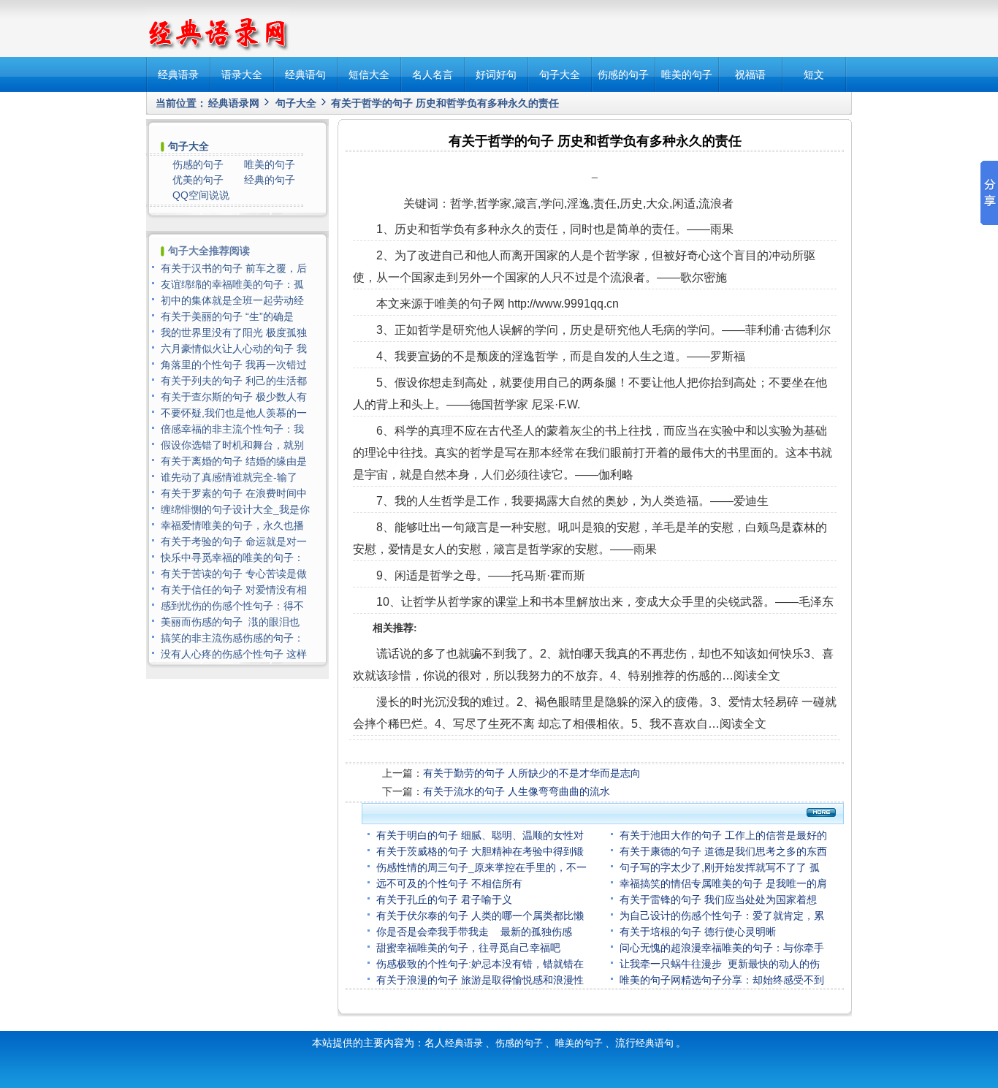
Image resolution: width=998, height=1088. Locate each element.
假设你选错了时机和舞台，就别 (232, 445)
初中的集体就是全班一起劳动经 (232, 300)
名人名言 (432, 74)
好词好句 (496, 74)
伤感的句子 (623, 74)
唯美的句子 (686, 74)
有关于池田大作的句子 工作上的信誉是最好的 (723, 835)
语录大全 (241, 74)
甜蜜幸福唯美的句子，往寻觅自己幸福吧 (468, 948)
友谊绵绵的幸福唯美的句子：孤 (232, 284)
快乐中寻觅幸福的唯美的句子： (232, 557)
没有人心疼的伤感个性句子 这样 (234, 654)
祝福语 (750, 74)
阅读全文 (757, 675)
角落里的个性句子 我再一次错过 (234, 364)
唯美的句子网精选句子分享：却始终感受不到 (722, 980)
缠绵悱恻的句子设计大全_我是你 (235, 509)
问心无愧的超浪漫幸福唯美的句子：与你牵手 (722, 948)
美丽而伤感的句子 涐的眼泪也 (230, 622)
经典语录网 (233, 103)
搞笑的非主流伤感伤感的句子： (232, 638)
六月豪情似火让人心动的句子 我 (234, 348)
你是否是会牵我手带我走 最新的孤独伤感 (474, 931)
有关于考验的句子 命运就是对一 (234, 541)
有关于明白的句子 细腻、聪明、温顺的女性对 (480, 835)
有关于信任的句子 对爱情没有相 (234, 590)
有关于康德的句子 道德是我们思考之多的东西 (723, 851)
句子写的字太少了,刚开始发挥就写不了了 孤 (720, 867)
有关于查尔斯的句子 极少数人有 (234, 397)
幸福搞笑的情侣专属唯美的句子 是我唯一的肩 (723, 883)
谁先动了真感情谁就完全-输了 (230, 477)
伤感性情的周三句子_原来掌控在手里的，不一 (481, 867)
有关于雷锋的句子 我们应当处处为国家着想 (718, 899)
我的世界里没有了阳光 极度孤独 (234, 332)
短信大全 (368, 74)
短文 (814, 74)
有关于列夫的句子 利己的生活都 (234, 381)
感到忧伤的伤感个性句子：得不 (232, 606)
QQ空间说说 (200, 195)
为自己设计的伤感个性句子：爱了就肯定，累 (722, 915)
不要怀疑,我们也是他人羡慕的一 (234, 413)
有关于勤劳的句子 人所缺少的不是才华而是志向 (532, 773)
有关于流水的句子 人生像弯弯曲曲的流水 (516, 791)
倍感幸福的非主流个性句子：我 (232, 429)
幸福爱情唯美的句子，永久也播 (232, 525)
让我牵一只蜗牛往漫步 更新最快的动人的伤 (720, 964)
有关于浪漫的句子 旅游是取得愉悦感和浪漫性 (480, 980)
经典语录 (178, 74)
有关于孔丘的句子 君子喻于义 (444, 899)
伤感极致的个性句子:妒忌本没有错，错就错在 (480, 964)
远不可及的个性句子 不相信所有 (449, 883)
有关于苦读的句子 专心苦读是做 (234, 573)
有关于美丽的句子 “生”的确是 (227, 316)
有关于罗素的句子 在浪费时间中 (234, 493)
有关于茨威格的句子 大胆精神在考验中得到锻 (480, 851)
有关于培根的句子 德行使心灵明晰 (698, 931)
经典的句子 (269, 180)
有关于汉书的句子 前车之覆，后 (234, 268)
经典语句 (305, 74)
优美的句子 (198, 180)
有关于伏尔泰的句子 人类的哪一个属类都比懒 (480, 915)
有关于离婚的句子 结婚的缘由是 (234, 461)
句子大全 (559, 74)
